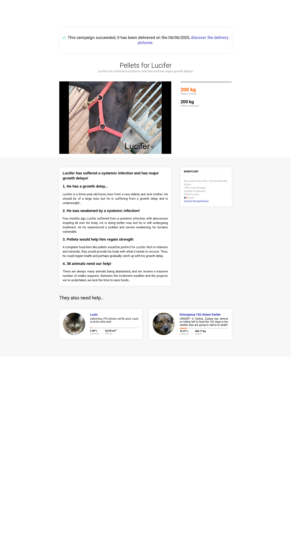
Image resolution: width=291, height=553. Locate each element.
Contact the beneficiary (196, 201)
